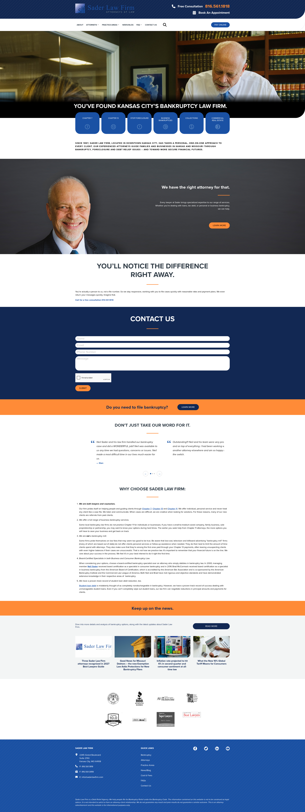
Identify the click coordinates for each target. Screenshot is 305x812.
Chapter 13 (113, 118)
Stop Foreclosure (139, 118)
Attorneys (91, 24)
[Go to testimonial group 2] (152, 473)
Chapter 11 (172, 508)
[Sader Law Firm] (104, 8)
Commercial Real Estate (218, 119)
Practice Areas (109, 24)
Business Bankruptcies (165, 119)
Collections (191, 118)
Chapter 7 (87, 118)
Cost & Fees (146, 775)
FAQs (143, 780)
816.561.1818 (108, 300)
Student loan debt (87, 585)
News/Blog (128, 24)
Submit (83, 388)
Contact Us (151, 24)
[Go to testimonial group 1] (150, 473)
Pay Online (220, 24)
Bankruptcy (146, 754)
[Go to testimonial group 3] (154, 473)
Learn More (219, 225)
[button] (165, 25)
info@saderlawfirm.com (92, 777)
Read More (211, 626)
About (80, 24)
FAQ (138, 24)
